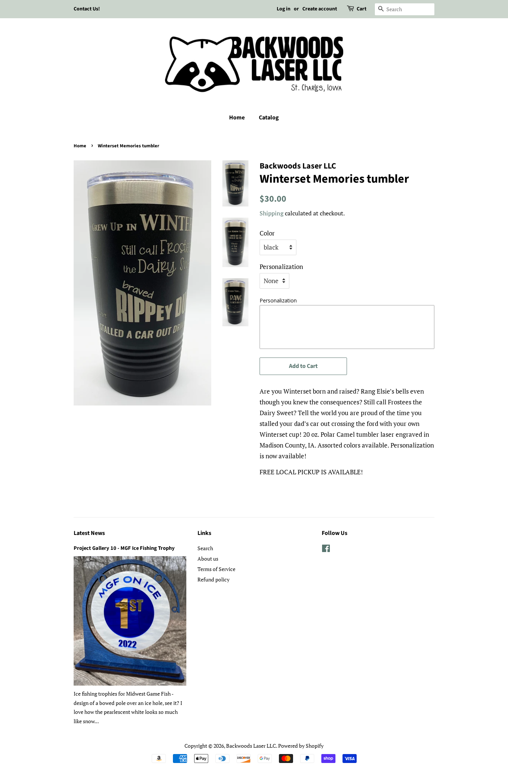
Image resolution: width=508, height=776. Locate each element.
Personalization (281, 266)
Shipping (271, 213)
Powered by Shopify (301, 745)
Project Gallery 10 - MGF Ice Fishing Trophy (124, 548)
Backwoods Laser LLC (251, 745)
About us (207, 558)
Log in (283, 9)
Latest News (89, 533)
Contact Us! (87, 9)
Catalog (269, 117)
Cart (361, 9)
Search (205, 548)
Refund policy (213, 579)
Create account (319, 9)
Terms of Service (216, 569)
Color (267, 233)
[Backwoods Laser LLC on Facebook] (326, 549)
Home (237, 117)
